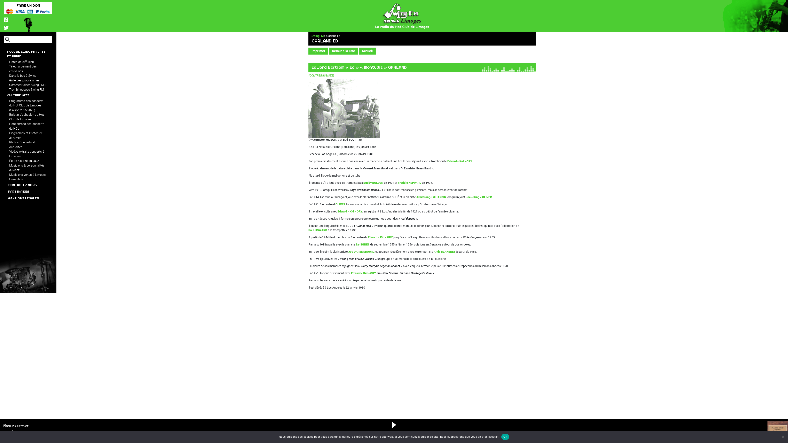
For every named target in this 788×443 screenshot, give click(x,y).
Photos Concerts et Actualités (22, 144)
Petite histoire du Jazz (24, 161)
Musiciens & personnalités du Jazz (27, 168)
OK (505, 436)
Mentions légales (23, 198)
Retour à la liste (343, 51)
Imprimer (318, 51)
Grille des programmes (24, 80)
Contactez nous (22, 185)
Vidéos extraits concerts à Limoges (26, 154)
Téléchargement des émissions (23, 69)
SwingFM (318, 36)
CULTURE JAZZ (18, 95)
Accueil (367, 51)
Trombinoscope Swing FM (26, 89)
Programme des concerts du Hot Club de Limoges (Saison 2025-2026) (26, 105)
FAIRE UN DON (28, 5)
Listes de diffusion (21, 62)
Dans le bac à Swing (22, 76)
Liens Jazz (16, 179)
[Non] (783, 437)
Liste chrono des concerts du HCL (26, 126)
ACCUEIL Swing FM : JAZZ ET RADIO (26, 54)
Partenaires (18, 191)
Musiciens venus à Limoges (28, 175)
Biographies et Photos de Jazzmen (26, 135)
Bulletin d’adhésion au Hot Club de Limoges (26, 117)
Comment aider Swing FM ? (27, 85)
